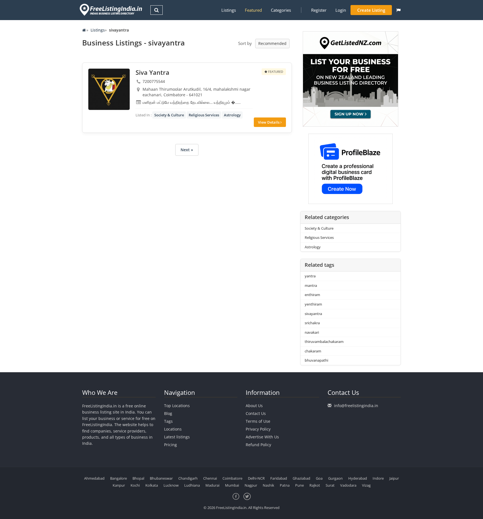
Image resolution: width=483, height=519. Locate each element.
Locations (173, 429)
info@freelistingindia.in (356, 405)
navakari (312, 332)
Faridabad (278, 478)
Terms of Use (258, 421)
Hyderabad (357, 478)
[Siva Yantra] (109, 89)
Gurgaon (335, 478)
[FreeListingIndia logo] (111, 10)
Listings (228, 10)
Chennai (210, 478)
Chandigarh (188, 478)
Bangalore (118, 478)
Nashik (268, 485)
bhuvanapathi (316, 360)
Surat (330, 485)
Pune (299, 485)
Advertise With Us (262, 436)
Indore (378, 478)
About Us (254, 405)
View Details (269, 122)
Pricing (170, 444)
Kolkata (151, 485)
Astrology (232, 114)
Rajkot (314, 485)
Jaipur (394, 478)
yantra (310, 275)
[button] (398, 10)
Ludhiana (192, 485)
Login (340, 10)
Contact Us (256, 413)
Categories (281, 10)
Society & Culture (169, 114)
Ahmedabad (94, 478)
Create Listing (371, 10)
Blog (168, 413)
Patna (285, 485)
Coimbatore (232, 478)
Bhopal (138, 478)
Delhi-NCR (256, 478)
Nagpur (251, 485)
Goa (319, 478)
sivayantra (313, 313)
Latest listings (177, 436)
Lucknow (171, 485)
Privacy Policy (258, 429)
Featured (253, 10)
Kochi (135, 485)
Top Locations (177, 405)
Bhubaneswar (161, 478)
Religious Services (204, 114)
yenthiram (313, 304)
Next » (187, 149)
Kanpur (119, 485)
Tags (168, 421)
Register (318, 10)
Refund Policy (258, 444)
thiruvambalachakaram (324, 341)
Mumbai (232, 485)
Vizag (366, 485)
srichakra (312, 322)
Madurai (212, 485)
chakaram (313, 351)
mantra (311, 285)
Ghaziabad (301, 478)
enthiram (312, 294)
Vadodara (348, 485)
